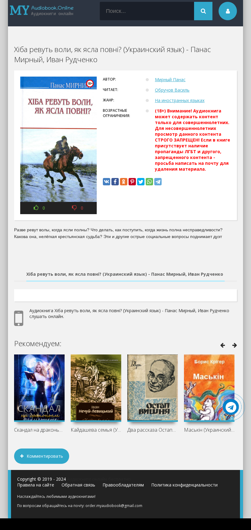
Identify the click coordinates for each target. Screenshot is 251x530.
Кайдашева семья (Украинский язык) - (96, 429)
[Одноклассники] (123, 181)
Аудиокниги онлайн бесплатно (99, 479)
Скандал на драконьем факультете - (39, 429)
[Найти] (203, 11)
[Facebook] (115, 181)
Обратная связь (78, 485)
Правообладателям (123, 485)
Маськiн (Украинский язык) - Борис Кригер (209, 429)
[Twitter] (140, 181)
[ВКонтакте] (106, 181)
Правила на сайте (35, 485)
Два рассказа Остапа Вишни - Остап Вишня (152, 429)
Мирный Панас (170, 79)
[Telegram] (158, 181)
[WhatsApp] (149, 181)
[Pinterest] (132, 181)
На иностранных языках (179, 100)
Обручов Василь (172, 90)
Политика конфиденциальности (184, 485)
